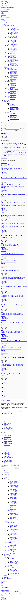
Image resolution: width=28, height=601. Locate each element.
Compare (6, 577)
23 (4, 395)
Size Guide (12, 113)
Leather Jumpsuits (14, 60)
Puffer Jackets (13, 41)
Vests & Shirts (10, 81)
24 (4, 396)
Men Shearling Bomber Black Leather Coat (14, 341)
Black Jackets (13, 63)
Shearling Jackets (14, 31)
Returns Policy (13, 115)
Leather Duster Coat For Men (10, 270)
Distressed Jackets (14, 65)
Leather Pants (13, 59)
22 (4, 394)
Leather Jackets (10, 25)
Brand (8, 103)
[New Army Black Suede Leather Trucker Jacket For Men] (15, 148)
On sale (5, 136)
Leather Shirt (13, 83)
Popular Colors (10, 61)
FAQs (11, 120)
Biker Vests (12, 53)
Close (2, 122)
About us (6, 450)
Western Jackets (13, 44)
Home (2, 158)
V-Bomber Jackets (14, 36)
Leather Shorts (13, 57)
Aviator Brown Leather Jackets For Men (13, 144)
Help (8, 112)
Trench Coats (13, 48)
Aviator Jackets (13, 28)
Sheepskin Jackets (14, 32)
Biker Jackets (13, 73)
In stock (5, 137)
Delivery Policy (13, 116)
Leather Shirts (13, 55)
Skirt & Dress (10, 88)
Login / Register (7, 578)
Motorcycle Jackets (8, 428)
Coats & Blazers (10, 45)
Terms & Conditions (14, 119)
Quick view (3, 172)
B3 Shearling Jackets (14, 29)
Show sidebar (4, 163)
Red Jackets (12, 99)
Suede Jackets (13, 40)
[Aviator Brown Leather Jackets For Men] (14, 143)
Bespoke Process (14, 107)
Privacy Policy (13, 117)
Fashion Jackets (13, 27)
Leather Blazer (13, 51)
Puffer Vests (12, 87)
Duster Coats (13, 47)
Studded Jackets (13, 71)
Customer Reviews (14, 108)
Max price (22, 128)
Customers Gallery (14, 109)
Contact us (12, 105)
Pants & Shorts (10, 56)
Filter (16, 130)
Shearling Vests (13, 84)
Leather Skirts (13, 91)
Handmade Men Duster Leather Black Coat (14, 178)
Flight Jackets (13, 35)
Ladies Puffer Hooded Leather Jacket (12, 254)
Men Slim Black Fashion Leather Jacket (13, 357)
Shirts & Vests (10, 52)
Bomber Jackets (13, 33)
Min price (3, 128)
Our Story (12, 104)
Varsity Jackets (13, 43)
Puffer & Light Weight (12, 37)
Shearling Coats (13, 49)
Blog (11, 111)
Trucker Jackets (13, 39)
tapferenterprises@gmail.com (7, 7)
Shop (5, 158)
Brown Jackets (13, 64)
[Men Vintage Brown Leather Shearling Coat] (15, 152)
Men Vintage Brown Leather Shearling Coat (14, 154)
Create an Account (5, 590)
